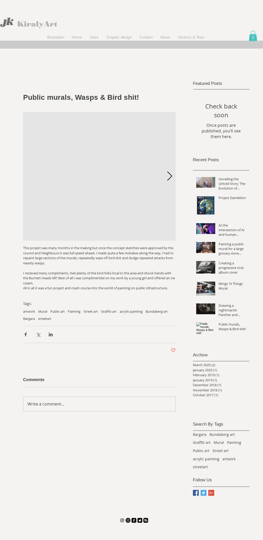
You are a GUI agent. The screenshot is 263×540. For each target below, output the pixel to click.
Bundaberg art (157, 311)
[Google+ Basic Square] (211, 493)
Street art (90, 311)
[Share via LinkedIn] (50, 334)
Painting (74, 311)
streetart (44, 319)
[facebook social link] (134, 520)
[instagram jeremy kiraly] (122, 520)
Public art (57, 311)
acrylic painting (131, 311)
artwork (29, 311)
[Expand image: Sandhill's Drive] (99, 176)
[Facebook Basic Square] (196, 493)
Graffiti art (109, 311)
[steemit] (145, 520)
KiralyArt (37, 24)
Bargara (29, 319)
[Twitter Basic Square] (203, 493)
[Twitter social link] (139, 520)
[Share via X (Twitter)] (38, 334)
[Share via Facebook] (25, 334)
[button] (253, 36)
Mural (42, 311)
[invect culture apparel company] (128, 520)
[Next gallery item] (170, 176)
